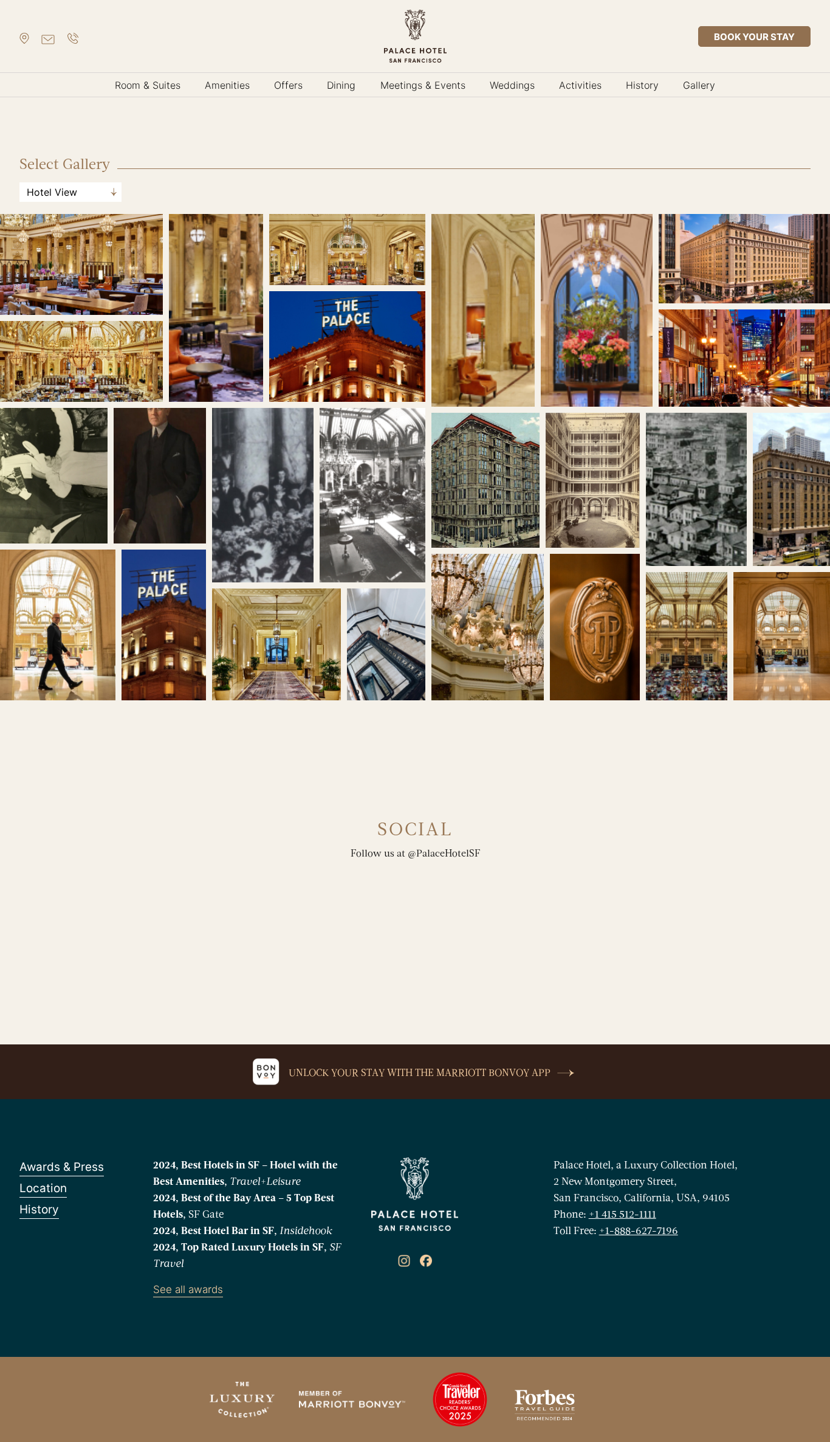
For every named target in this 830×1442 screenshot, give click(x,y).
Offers (288, 85)
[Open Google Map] (24, 36)
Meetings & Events (422, 85)
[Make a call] (73, 36)
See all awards (188, 1290)
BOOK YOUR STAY (754, 37)
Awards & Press (61, 1167)
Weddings (512, 85)
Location (43, 1188)
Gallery (699, 85)
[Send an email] (48, 36)
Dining (341, 85)
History (642, 85)
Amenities (227, 85)
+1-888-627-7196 (638, 1231)
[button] (81, 264)
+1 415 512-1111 (622, 1215)
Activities (580, 85)
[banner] (415, 36)
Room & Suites (147, 85)
